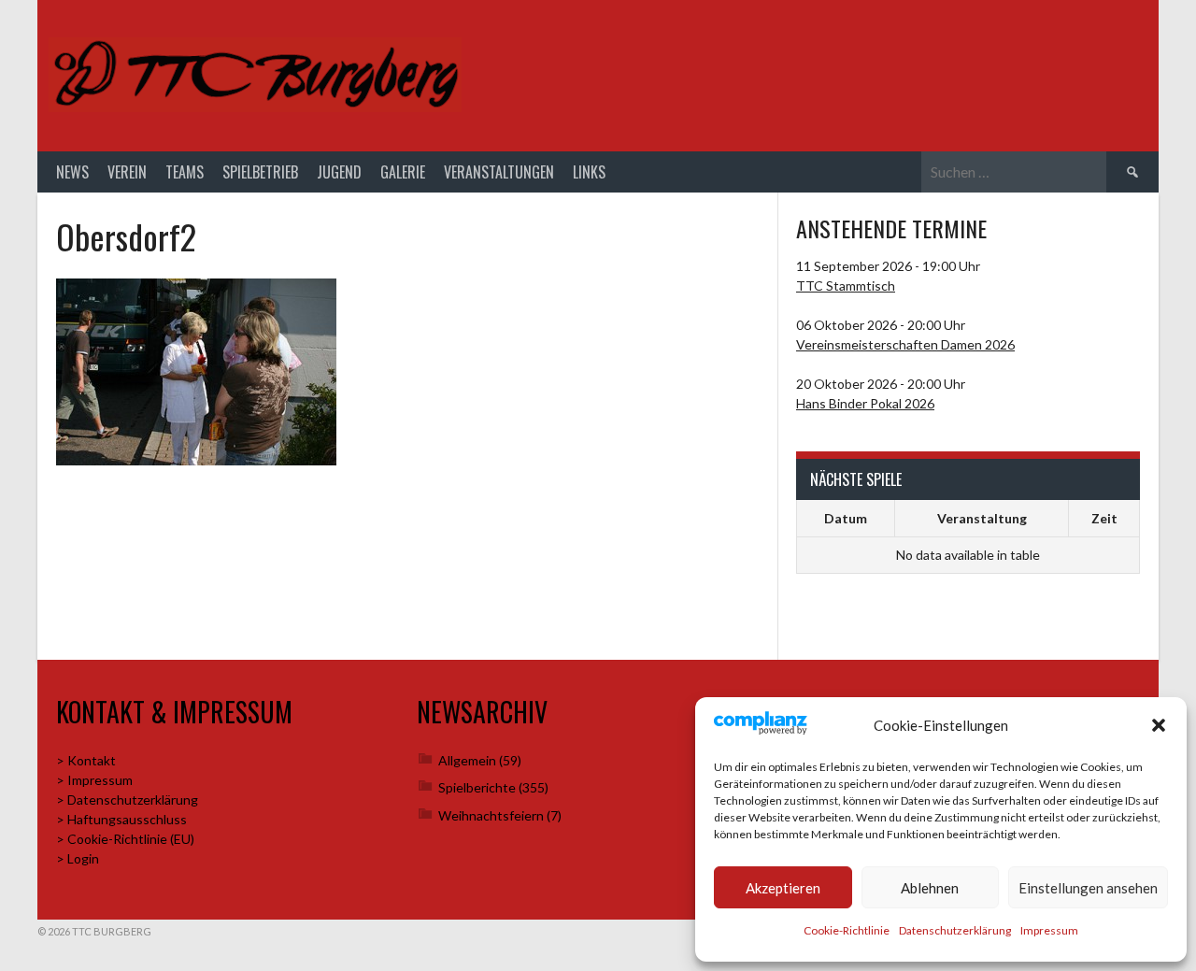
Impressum (1049, 930)
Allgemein (467, 760)
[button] (1158, 725)
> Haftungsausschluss (121, 819)
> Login (77, 858)
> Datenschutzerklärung (127, 799)
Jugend (339, 172)
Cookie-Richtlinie (847, 930)
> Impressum (94, 780)
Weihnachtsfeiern (491, 815)
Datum (845, 518)
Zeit (1104, 518)
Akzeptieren (783, 887)
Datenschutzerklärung (955, 930)
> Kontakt (86, 760)
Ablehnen (930, 887)
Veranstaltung (982, 518)
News (72, 172)
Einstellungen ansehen (1088, 887)
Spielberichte (477, 787)
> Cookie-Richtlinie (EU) (125, 839)
